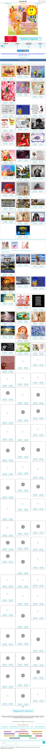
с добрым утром (7, 733)
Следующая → (38, 3)
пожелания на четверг (24, 735)
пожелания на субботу (37, 733)
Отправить (20, 50)
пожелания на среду (37, 735)
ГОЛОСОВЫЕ (23, 3)
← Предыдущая (8, 3)
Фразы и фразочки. (23, 57)
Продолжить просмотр (23, 713)
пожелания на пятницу (9, 735)
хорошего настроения (15, 740)
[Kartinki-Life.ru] (23, 1)
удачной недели (32, 740)
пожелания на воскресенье (21, 733)
